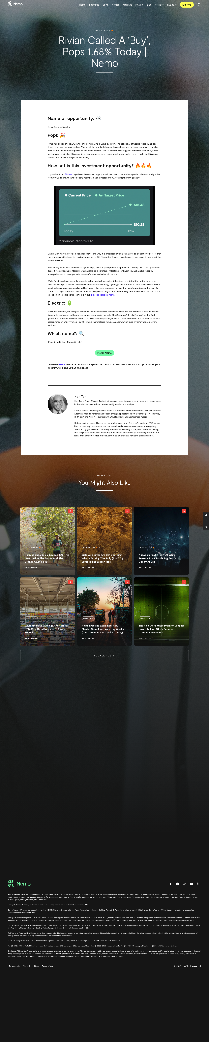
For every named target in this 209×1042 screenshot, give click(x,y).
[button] (129, 4)
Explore (186, 4)
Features (94, 4)
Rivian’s (68, 174)
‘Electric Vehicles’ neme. (103, 294)
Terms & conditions (31, 966)
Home (82, 4)
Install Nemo (104, 352)
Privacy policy (14, 966)
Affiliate (159, 4)
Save (105, 4)
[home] (43, 4)
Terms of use (47, 966)
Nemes (115, 4)
